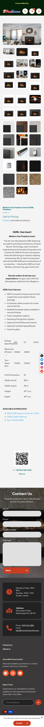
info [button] (6, 355)
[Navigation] (39, 11)
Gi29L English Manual (17, 416)
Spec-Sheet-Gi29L (15, 420)
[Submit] (38, 702)
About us (7, 649)
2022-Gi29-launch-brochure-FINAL (23, 413)
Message (7, 540)
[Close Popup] (41, 717)
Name (6, 509)
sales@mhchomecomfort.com (27, 630)
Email (6, 519)
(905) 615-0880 (28, 625)
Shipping (6, 220)
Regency (6, 212)
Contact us (7, 645)
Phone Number (9, 530)
